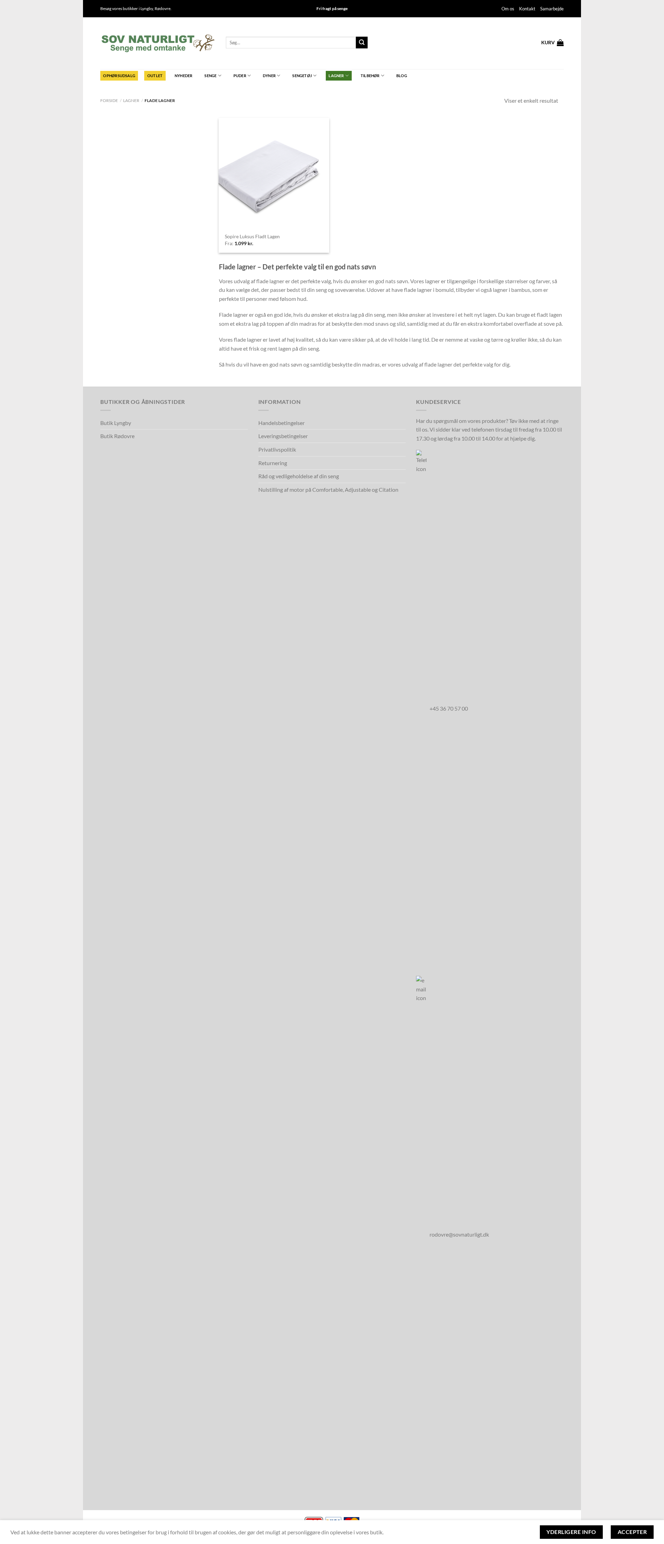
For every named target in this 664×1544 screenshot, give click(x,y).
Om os (507, 8)
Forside (109, 100)
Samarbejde (552, 8)
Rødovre (162, 8)
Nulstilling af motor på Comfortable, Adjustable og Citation (328, 489)
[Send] (362, 42)
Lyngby (146, 8)
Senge (210, 75)
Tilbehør (370, 75)
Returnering (272, 463)
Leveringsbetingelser (283, 436)
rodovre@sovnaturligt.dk (459, 1234)
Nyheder (184, 75)
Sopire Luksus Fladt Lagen (252, 236)
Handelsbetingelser (281, 422)
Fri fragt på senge (332, 8)
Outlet (155, 75)
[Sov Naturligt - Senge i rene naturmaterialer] (157, 43)
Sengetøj (302, 75)
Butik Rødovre (117, 436)
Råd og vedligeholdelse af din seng (298, 476)
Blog (401, 75)
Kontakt (527, 8)
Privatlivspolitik (277, 449)
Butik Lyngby (115, 422)
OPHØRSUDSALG (119, 75)
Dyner (269, 75)
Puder (239, 75)
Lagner (336, 75)
